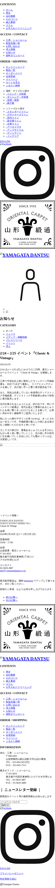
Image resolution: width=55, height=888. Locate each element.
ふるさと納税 (13, 85)
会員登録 (10, 76)
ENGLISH (5, 141)
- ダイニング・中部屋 (17, 97)
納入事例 (10, 22)
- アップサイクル (15, 130)
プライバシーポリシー (11, 873)
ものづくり (12, 19)
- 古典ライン (12, 124)
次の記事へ (12, 600)
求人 (8, 346)
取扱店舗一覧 (13, 43)
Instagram (28, 581)
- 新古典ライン (13, 121)
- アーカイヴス (13, 127)
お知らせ (10, 52)
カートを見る (13, 82)
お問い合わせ (13, 46)
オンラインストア (15, 67)
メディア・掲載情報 (16, 337)
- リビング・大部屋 (16, 94)
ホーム (9, 10)
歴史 (8, 13)
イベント (10, 343)
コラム (9, 25)
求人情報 (10, 49)
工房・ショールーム (16, 40)
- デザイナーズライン (17, 114)
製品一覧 (10, 70)
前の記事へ (12, 597)
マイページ (12, 79)
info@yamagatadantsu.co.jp (13, 570)
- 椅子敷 (10, 103)
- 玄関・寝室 (12, 100)
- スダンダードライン (17, 111)
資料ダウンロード (15, 55)
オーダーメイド (14, 73)
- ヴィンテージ (13, 133)
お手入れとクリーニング (19, 28)
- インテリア (12, 136)
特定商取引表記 (8, 879)
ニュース (10, 334)
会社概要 (10, 16)
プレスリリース (14, 340)
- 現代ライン (12, 117)
